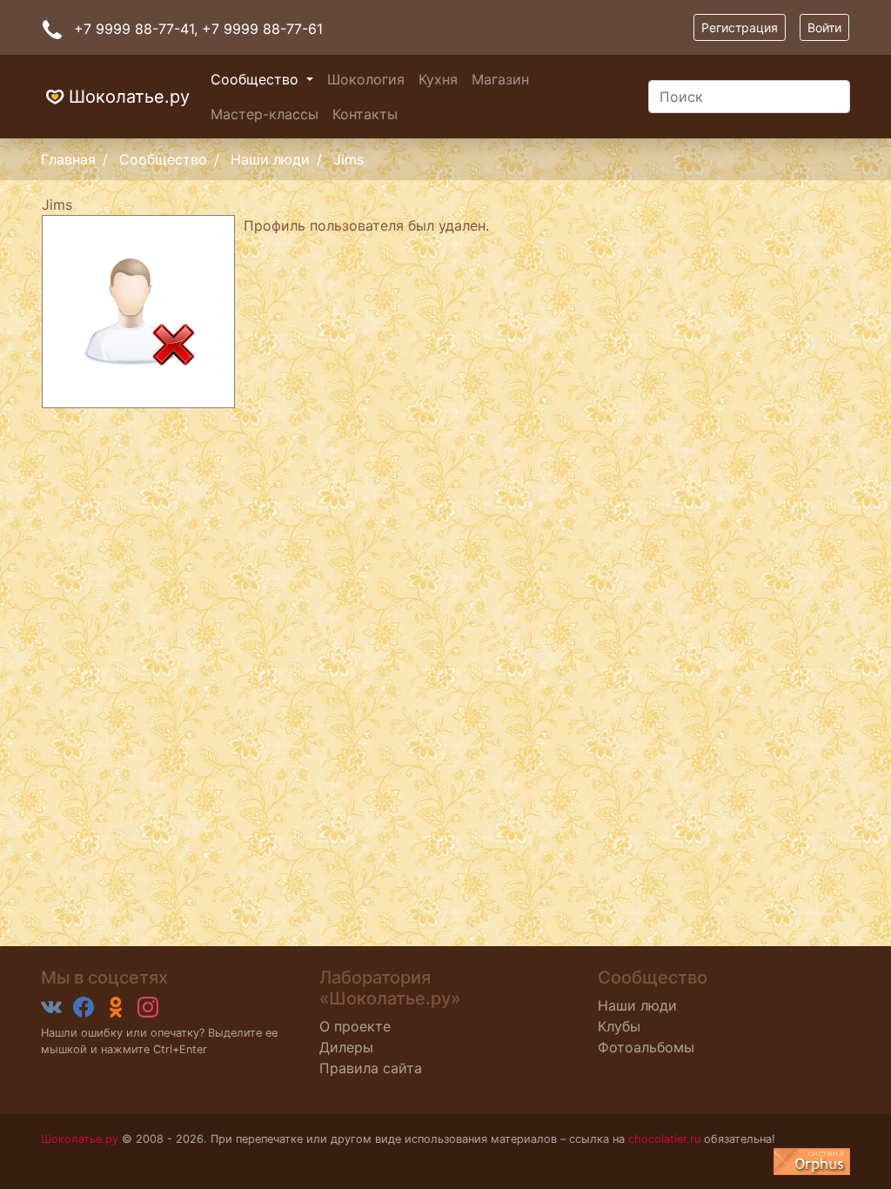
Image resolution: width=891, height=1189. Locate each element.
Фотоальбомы (646, 1047)
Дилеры (346, 1047)
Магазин (500, 79)
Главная (68, 159)
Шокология (366, 79)
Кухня (438, 79)
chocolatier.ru (664, 1138)
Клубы (619, 1026)
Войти (824, 27)
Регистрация (739, 27)
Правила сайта (370, 1068)
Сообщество (257, 79)
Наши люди (270, 159)
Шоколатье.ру (129, 96)
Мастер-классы (264, 114)
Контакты (365, 114)
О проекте (355, 1026)
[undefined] (812, 1161)
